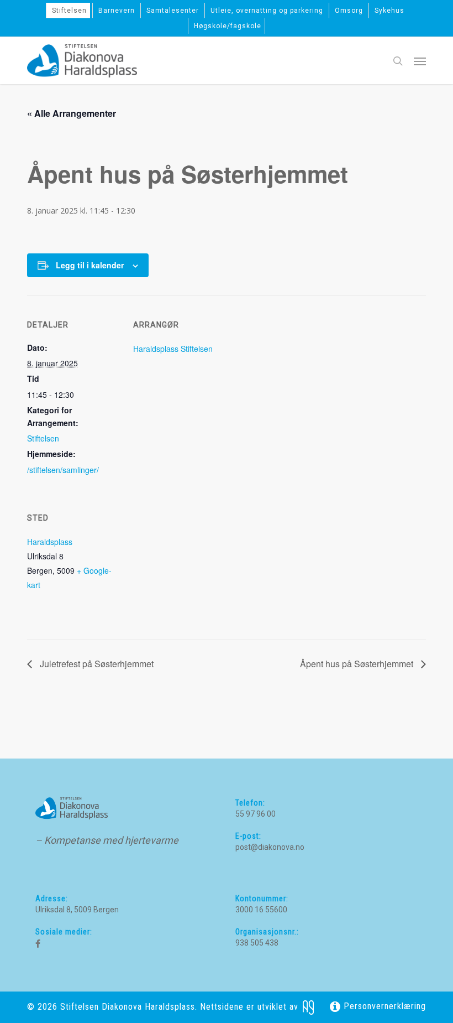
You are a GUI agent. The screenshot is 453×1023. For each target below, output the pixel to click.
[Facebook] (37, 944)
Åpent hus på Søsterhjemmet (357, 663)
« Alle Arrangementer (71, 113)
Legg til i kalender (90, 265)
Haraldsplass (49, 541)
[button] (420, 60)
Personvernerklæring (383, 1006)
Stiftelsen (43, 438)
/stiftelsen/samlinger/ (63, 469)
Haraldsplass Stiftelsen (173, 348)
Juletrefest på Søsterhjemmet (96, 663)
